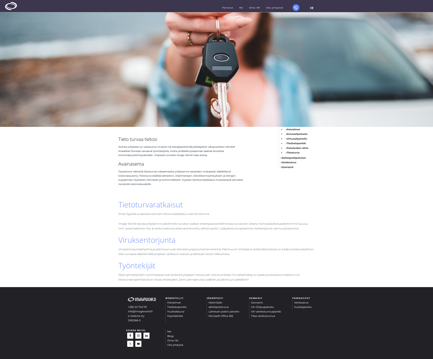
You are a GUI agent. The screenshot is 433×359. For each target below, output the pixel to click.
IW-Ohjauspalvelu (262, 307)
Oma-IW (172, 340)
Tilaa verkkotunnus (263, 316)
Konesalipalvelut (297, 134)
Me (169, 331)
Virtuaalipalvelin (297, 138)
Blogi (170, 336)
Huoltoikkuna (175, 311)
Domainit (287, 167)
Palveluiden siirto (297, 148)
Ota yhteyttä (175, 344)
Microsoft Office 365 (221, 316)
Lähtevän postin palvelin (224, 311)
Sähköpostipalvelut (294, 157)
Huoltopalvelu (303, 307)
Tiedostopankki (296, 143)
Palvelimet (293, 129)
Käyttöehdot (175, 316)
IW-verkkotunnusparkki (266, 311)
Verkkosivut (289, 162)
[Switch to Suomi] (312, 8)
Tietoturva (293, 152)
